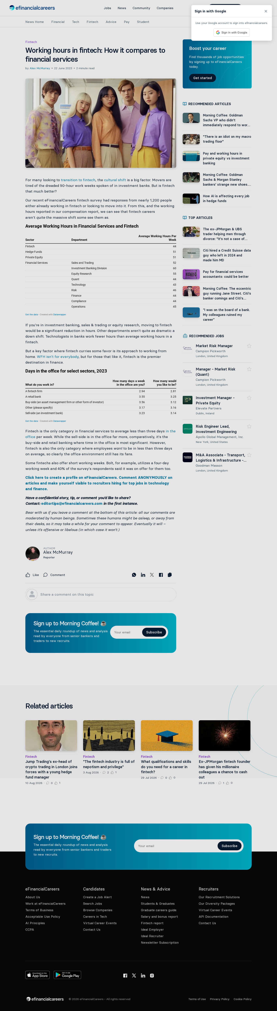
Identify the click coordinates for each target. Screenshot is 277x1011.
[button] (138, 505)
